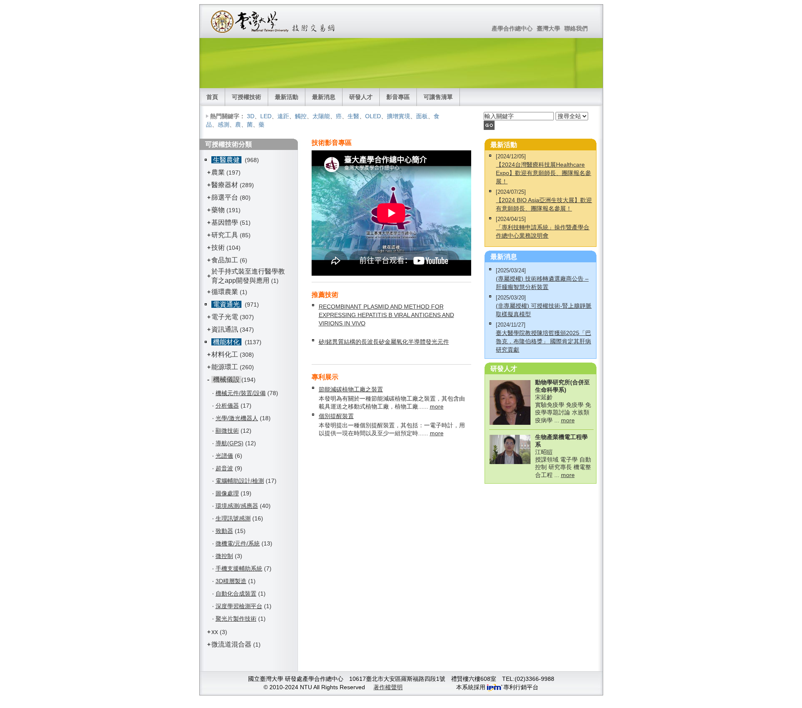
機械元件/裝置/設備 (241, 393)
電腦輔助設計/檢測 (240, 480)
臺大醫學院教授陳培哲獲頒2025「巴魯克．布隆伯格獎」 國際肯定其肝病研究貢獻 (543, 341)
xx (214, 631)
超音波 (224, 468)
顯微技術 (227, 430)
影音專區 (398, 97)
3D (250, 116)
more (437, 406)
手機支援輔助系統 (239, 568)
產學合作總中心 (512, 28)
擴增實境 (398, 116)
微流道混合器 (231, 644)
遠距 (283, 116)
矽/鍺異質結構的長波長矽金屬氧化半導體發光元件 (384, 341)
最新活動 (286, 97)
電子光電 (224, 316)
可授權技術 (246, 97)
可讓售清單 (438, 97)
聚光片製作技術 (236, 618)
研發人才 (361, 97)
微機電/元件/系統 (238, 543)
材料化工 (224, 354)
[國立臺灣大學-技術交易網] (273, 21)
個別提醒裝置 (336, 416)
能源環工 (224, 366)
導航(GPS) (230, 443)
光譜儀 (224, 455)
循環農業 (224, 291)
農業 (218, 172)
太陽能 (321, 116)
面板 (422, 116)
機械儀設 (226, 379)
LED (266, 116)
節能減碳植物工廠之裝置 (351, 389)
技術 (218, 247)
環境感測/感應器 (237, 505)
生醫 (353, 116)
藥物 (218, 209)
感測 (223, 124)
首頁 (212, 97)
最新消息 (323, 97)
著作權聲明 (388, 687)
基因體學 (224, 222)
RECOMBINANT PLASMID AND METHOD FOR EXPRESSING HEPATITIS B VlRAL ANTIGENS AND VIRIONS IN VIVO (386, 315)
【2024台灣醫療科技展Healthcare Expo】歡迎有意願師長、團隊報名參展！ (543, 173)
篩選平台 (224, 197)
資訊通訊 (224, 329)
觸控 (301, 116)
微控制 (224, 556)
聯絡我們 (576, 28)
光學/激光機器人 (237, 418)
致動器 (224, 531)
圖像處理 (227, 493)
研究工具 (224, 235)
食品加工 (224, 260)
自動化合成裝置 (236, 593)
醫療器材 (225, 184)
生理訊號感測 (233, 518)
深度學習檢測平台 (239, 606)
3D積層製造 (231, 581)
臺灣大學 (548, 28)
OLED (373, 116)
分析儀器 (227, 405)
